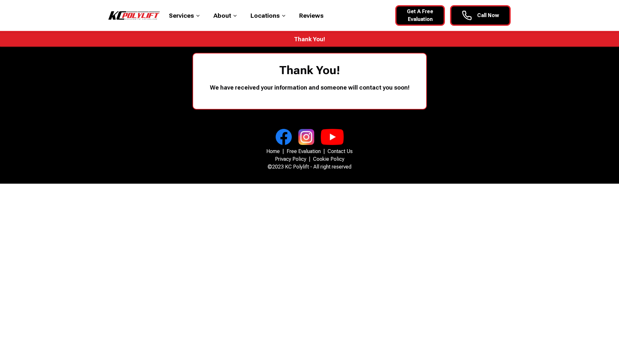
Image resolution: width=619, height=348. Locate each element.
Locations (265, 15)
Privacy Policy (290, 159)
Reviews (311, 15)
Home (273, 151)
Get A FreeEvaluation (420, 15)
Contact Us (340, 151)
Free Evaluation (304, 151)
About (222, 15)
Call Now (488, 15)
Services (181, 15)
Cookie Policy (328, 159)
